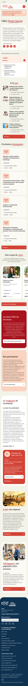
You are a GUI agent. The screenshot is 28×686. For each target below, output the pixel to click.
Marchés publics (5, 647)
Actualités (4, 634)
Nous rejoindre (5, 638)
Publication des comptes (8, 640)
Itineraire (7, 68)
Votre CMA (4, 631)
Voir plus (6, 136)
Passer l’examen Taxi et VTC (8, 656)
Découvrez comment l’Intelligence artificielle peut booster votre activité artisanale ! (14, 230)
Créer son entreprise (6, 658)
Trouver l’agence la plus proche (10, 614)
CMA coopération (6, 669)
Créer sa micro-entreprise (8, 281)
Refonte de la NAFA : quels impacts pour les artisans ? (16, 88)
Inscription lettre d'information (10, 620)
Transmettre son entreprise (8, 660)
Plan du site (4, 675)
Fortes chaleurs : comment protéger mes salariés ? (16, 125)
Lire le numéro (14, 477)
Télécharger (9, 481)
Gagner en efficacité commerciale (10, 205)
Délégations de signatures (8, 645)
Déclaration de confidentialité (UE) (9, 677)
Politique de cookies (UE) (14, 675)
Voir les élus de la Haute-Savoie (12, 341)
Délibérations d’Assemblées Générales (11, 643)
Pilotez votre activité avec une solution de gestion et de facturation (16, 114)
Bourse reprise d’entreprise (8, 665)
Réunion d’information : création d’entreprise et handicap (11, 158)
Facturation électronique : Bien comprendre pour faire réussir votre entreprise (13, 182)
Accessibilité (19, 674)
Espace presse (5, 650)
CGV (12, 674)
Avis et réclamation (6, 663)
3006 (4, 1)
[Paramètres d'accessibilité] (2, 680)
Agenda (3, 636)
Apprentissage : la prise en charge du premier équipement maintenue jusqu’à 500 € (16, 101)
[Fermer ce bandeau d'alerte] (24, 12)
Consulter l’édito (7, 446)
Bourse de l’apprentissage (8, 667)
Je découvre (7, 534)
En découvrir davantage (9, 304)
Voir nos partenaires (9, 384)
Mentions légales (5, 674)
